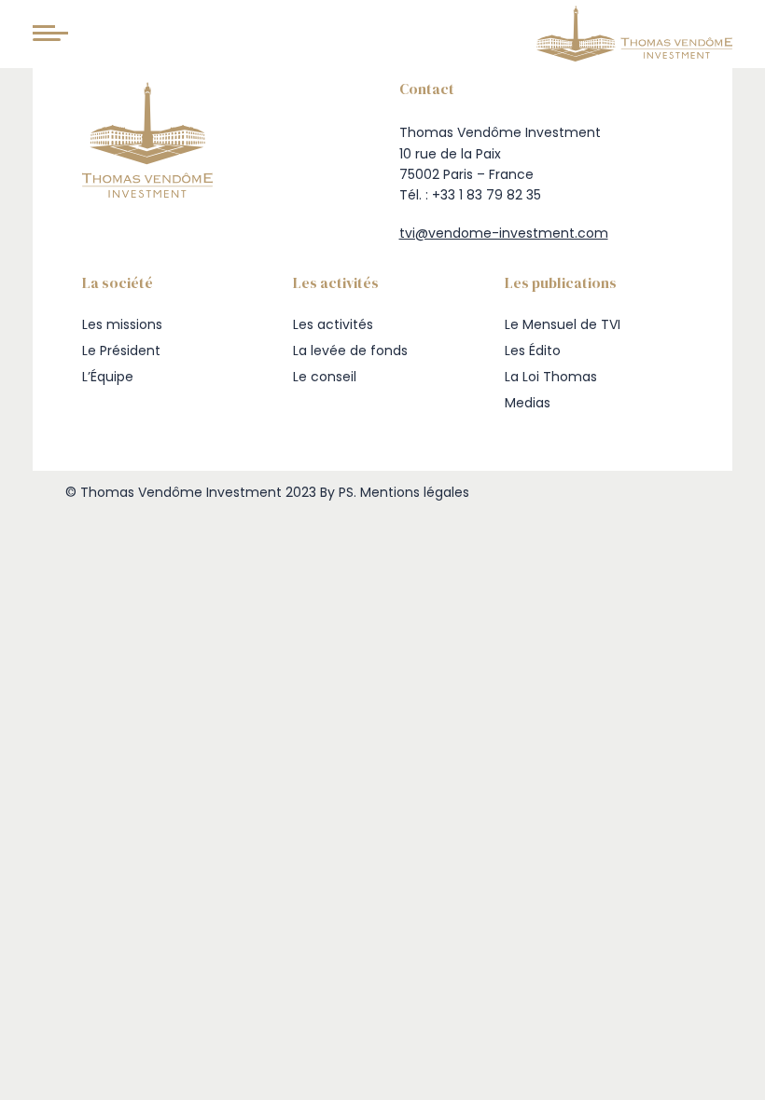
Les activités (333, 324)
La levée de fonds (350, 350)
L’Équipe (107, 376)
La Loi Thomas (551, 376)
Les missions (122, 324)
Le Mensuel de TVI (562, 324)
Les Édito (533, 350)
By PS (337, 492)
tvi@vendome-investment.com (503, 233)
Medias (527, 402)
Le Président (121, 350)
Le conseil (324, 376)
